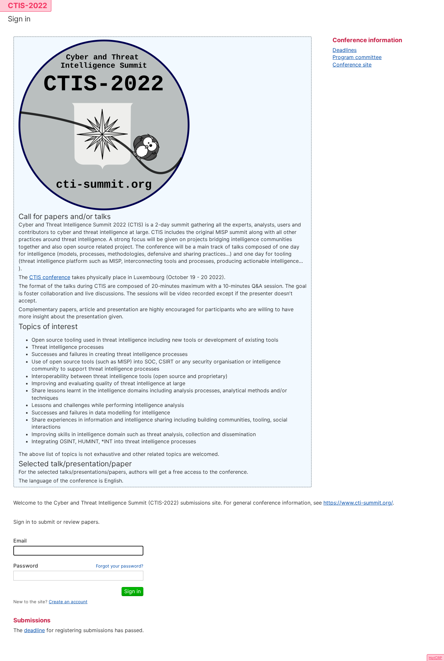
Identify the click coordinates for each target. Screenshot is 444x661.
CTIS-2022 (27, 5)
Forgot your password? (119, 566)
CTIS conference (49, 277)
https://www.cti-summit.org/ (358, 502)
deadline (34, 630)
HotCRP (435, 657)
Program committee (357, 57)
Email (20, 540)
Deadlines (345, 50)
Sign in (132, 591)
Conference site (352, 64)
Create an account (68, 601)
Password (25, 565)
